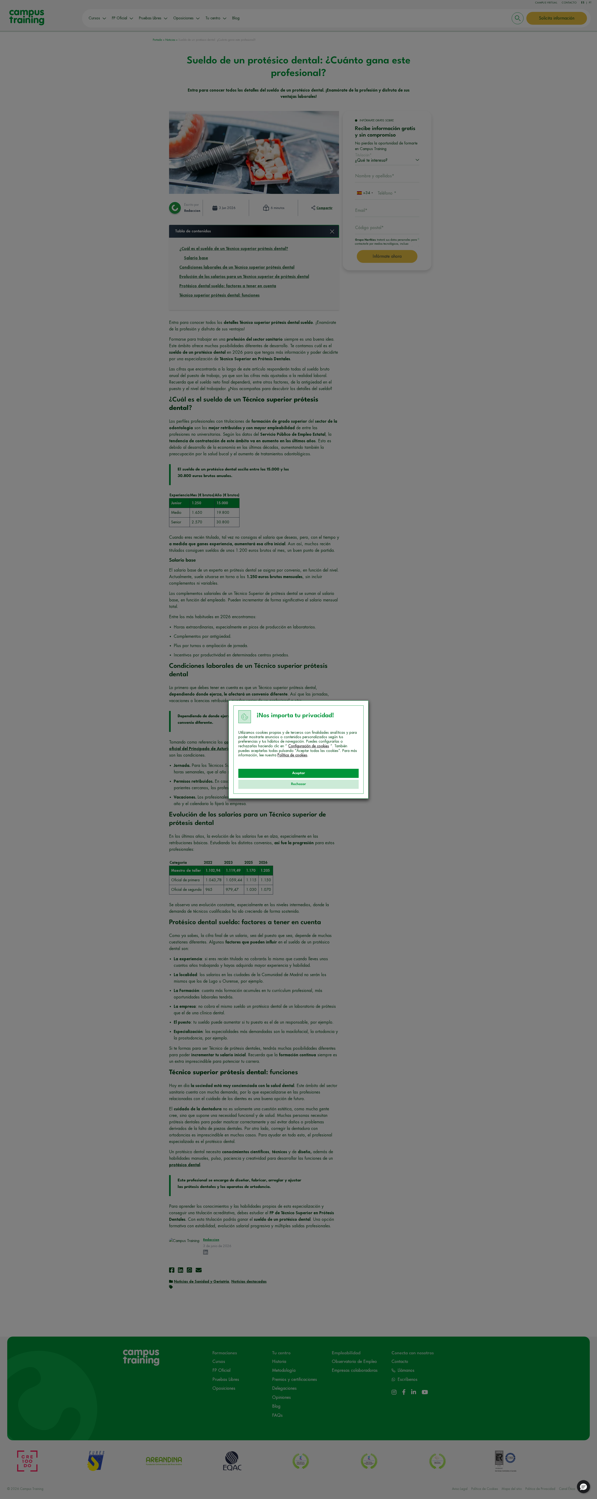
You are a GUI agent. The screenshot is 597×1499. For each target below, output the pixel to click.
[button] (583, 1486)
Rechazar (298, 784)
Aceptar (298, 773)
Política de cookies (292, 755)
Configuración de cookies (308, 746)
